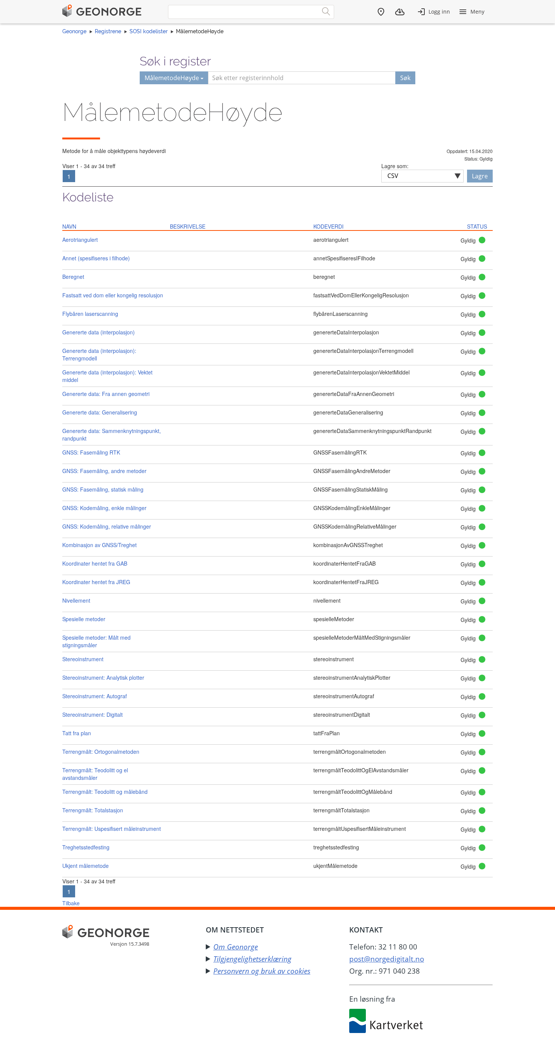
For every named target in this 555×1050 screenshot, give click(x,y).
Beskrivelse (187, 226)
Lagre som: (395, 166)
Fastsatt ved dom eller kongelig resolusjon (112, 295)
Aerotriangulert (80, 239)
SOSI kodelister (149, 31)
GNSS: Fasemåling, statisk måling (102, 489)
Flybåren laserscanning (90, 313)
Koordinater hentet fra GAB (94, 563)
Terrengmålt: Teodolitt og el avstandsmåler (95, 773)
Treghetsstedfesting (85, 847)
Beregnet (73, 276)
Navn (69, 226)
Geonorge (74, 31)
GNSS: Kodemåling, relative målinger (106, 526)
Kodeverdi (328, 226)
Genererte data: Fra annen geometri (106, 393)
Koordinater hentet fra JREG (96, 582)
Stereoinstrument (82, 659)
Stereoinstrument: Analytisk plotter (103, 677)
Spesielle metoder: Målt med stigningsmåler (96, 641)
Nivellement (76, 600)
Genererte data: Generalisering (99, 412)
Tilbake (71, 903)
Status (477, 226)
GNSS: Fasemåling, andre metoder (104, 471)
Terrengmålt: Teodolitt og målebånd (105, 791)
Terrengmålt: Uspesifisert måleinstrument (111, 828)
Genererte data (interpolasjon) (98, 332)
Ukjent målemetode (85, 865)
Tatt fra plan (76, 733)
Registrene (108, 31)
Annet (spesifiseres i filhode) (96, 258)
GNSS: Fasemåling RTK (91, 452)
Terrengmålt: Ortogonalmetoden (100, 751)
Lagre (480, 176)
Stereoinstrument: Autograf (94, 696)
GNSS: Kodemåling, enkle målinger (104, 508)
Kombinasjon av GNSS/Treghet (99, 545)
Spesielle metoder (83, 619)
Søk (405, 78)
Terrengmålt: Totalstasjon (92, 810)
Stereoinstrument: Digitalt (92, 714)
